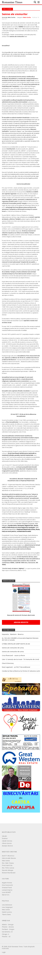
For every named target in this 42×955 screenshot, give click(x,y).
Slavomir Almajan (7, 870)
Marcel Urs (5, 895)
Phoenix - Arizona (8, 927)
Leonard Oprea (7, 890)
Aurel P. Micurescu (8, 856)
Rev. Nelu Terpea (8, 863)
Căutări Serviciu (7, 841)
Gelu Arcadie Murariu (9, 858)
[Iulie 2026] (21, 597)
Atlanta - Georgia (7, 924)
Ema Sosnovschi (7, 885)
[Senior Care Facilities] (21, 703)
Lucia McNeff (6, 892)
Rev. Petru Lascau (8, 868)
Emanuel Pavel (7, 887)
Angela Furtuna (7, 883)
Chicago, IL (5, 934)
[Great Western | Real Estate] (21, 758)
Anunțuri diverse (7, 846)
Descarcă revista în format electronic (21, 615)
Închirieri (5, 838)
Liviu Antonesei (7, 905)
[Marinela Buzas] (21, 723)
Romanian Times (12, 2)
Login (4, 952)
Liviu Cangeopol (7, 907)
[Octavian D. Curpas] (16, 777)
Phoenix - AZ (6, 936)
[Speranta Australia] (21, 689)
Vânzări (4, 836)
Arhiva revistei (21, 622)
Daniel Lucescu (7, 912)
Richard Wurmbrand (8, 873)
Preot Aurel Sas (7, 865)
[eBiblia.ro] (11, 680)
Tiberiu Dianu (6, 914)
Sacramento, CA (7, 932)
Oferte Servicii (7, 843)
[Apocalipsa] (21, 801)
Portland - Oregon (8, 929)
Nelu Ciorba (27, 17)
